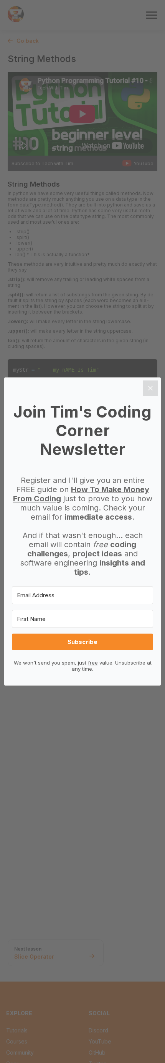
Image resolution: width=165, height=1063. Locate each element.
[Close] (150, 388)
